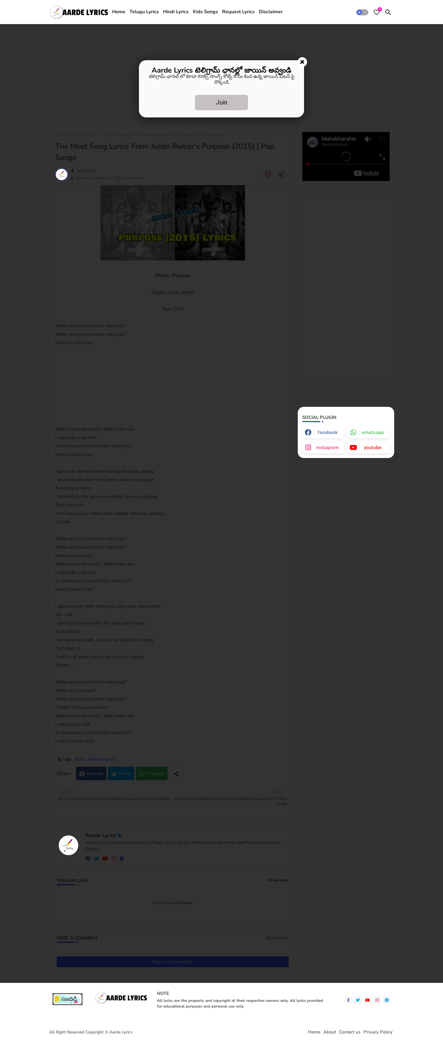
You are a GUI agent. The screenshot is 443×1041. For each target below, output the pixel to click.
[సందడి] (67, 1004)
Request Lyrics (238, 11)
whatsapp (373, 432)
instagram (327, 447)
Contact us (349, 1032)
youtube (373, 447)
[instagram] (377, 1000)
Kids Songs (205, 11)
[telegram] (387, 1000)
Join (221, 102)
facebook (328, 432)
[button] (362, 12)
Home (118, 11)
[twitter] (358, 1000)
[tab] (118, 12)
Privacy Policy (378, 1032)
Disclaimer (271, 11)
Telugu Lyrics (144, 11)
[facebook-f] (348, 1000)
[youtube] (367, 1000)
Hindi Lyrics (176, 11)
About (329, 1032)
